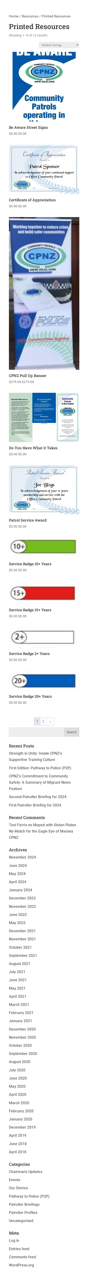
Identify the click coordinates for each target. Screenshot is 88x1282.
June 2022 (18, 914)
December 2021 (22, 931)
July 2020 (17, 1070)
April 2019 (17, 1135)
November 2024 (22, 857)
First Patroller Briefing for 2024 (35, 805)
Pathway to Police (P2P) (29, 1196)
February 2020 (21, 1111)
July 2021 (17, 972)
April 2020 (17, 1094)
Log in (14, 1240)
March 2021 (19, 1004)
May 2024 (17, 874)
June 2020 (18, 1078)
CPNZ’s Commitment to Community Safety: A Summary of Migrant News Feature (40, 782)
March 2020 (19, 1103)
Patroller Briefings (24, 1204)
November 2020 (22, 1037)
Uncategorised (21, 1221)
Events (14, 1180)
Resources (30, 16)
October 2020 (20, 1045)
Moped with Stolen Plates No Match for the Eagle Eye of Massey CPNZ (42, 831)
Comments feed (22, 1257)
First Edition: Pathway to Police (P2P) (40, 768)
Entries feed (19, 1249)
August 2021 (19, 964)
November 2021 (22, 939)
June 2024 (18, 865)
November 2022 (22, 906)
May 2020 (17, 1086)
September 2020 (23, 1053)
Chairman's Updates (25, 1172)
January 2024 (20, 890)
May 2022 (17, 923)
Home (14, 16)
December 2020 (22, 1029)
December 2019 (22, 1127)
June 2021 (18, 980)
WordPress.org (21, 1265)
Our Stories (18, 1188)
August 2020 (19, 1062)
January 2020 (20, 1119)
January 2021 (20, 1021)
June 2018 (18, 1144)
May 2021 (17, 988)
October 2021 (20, 947)
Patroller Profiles (23, 1212)
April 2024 (17, 882)
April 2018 (17, 1152)
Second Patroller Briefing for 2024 (37, 797)
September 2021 (23, 955)
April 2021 (17, 996)
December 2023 (22, 898)
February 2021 (21, 1013)
